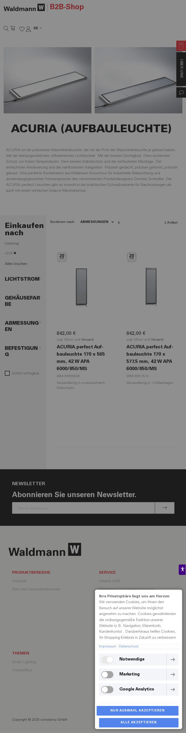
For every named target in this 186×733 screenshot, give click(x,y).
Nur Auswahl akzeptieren (137, 710)
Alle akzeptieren (139, 722)
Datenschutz (129, 646)
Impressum (107, 646)
